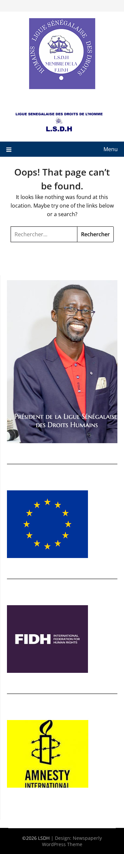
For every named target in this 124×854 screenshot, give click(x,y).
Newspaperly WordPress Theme (72, 841)
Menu (110, 149)
